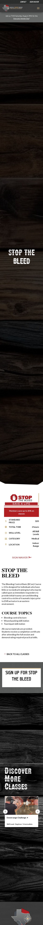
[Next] (37, 811)
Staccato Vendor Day (21, 18)
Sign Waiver (20, 557)
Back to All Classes (18, 654)
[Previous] (5, 811)
